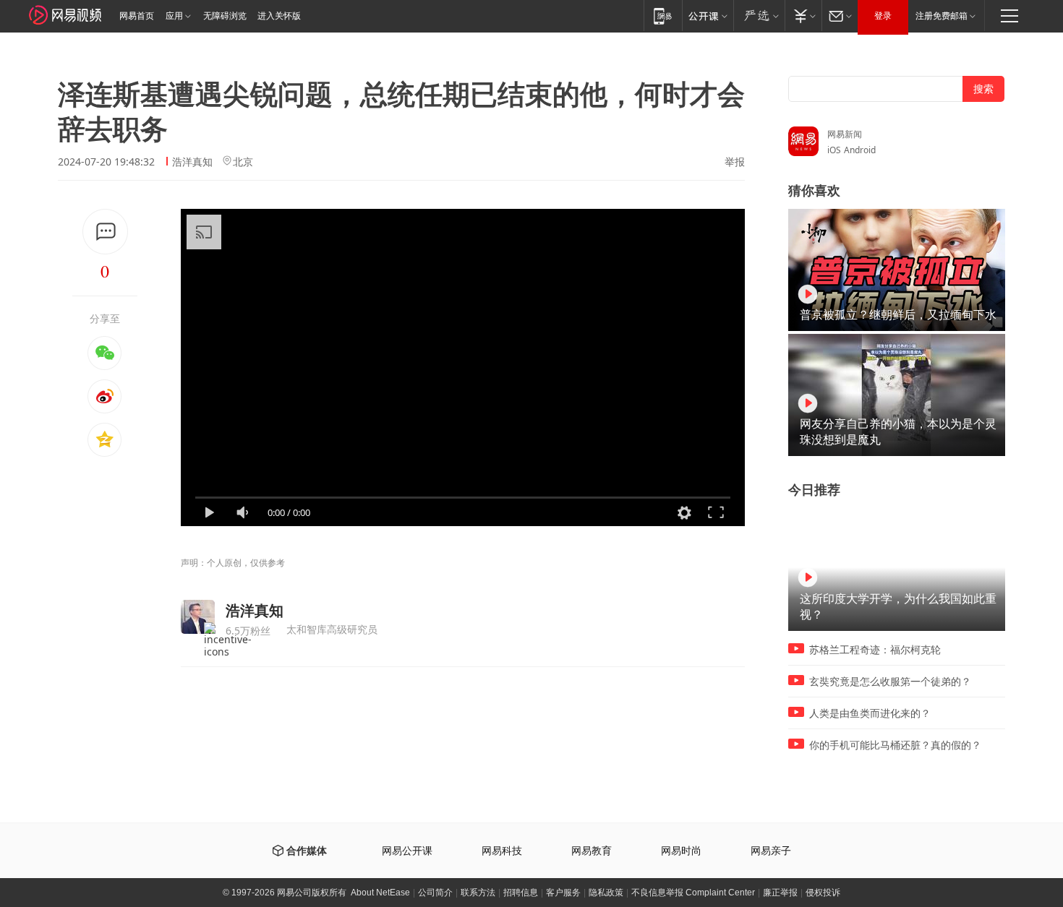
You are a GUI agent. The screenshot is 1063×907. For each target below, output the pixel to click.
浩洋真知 (192, 161)
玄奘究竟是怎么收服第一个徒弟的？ (890, 681)
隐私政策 (606, 892)
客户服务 (563, 892)
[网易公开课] (707, 15)
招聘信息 (520, 892)
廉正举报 (780, 892)
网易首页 (136, 16)
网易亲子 (771, 851)
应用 (174, 16)
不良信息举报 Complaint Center (693, 892)
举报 (735, 161)
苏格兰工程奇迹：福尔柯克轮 (875, 649)
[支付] (803, 15)
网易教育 (591, 851)
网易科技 (502, 851)
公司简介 (435, 892)
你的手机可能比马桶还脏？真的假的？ (895, 745)
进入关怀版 (279, 16)
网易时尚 (681, 851)
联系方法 (478, 892)
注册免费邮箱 (941, 16)
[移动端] (663, 15)
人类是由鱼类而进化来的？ (870, 713)
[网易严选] (759, 15)
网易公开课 (407, 851)
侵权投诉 (823, 892)
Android (860, 150)
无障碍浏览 (225, 16)
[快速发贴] (105, 231)
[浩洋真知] (198, 617)
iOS (834, 150)
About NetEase (380, 892)
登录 (883, 16)
